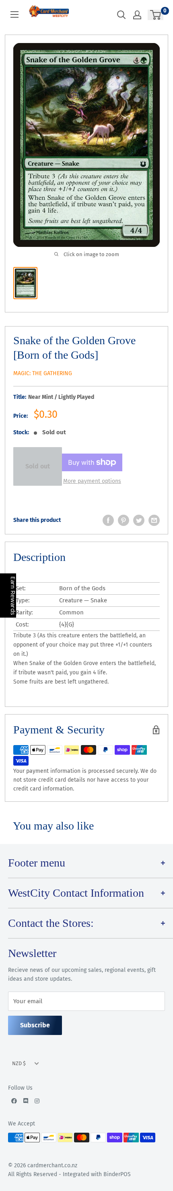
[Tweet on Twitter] (138, 520)
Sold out (37, 466)
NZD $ (19, 1063)
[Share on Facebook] (108, 520)
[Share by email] (154, 520)
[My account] (137, 14)
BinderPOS (117, 1174)
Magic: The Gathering (42, 373)
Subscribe (35, 1025)
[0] (155, 15)
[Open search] (121, 14)
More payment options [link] (92, 481)
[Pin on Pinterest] (123, 520)
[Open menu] (14, 14)
